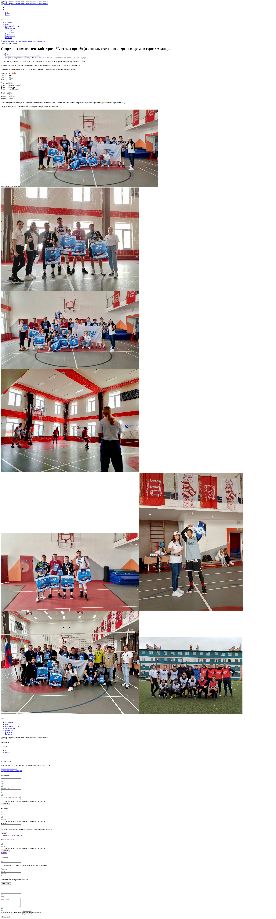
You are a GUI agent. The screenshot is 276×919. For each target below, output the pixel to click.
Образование (10, 36)
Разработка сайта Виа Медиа (11, 771)
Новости (8, 24)
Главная (8, 54)
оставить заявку (7, 761)
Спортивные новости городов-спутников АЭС (22, 56)
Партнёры (9, 34)
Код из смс (5, 823)
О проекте (9, 22)
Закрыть (4, 853)
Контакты (8, 38)
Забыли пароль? (17, 835)
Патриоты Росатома (12, 26)
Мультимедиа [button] (10, 28)
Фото (11, 30)
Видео (11, 32)
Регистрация (5, 835)
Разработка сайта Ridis (9, 769)
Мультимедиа (10, 728)
